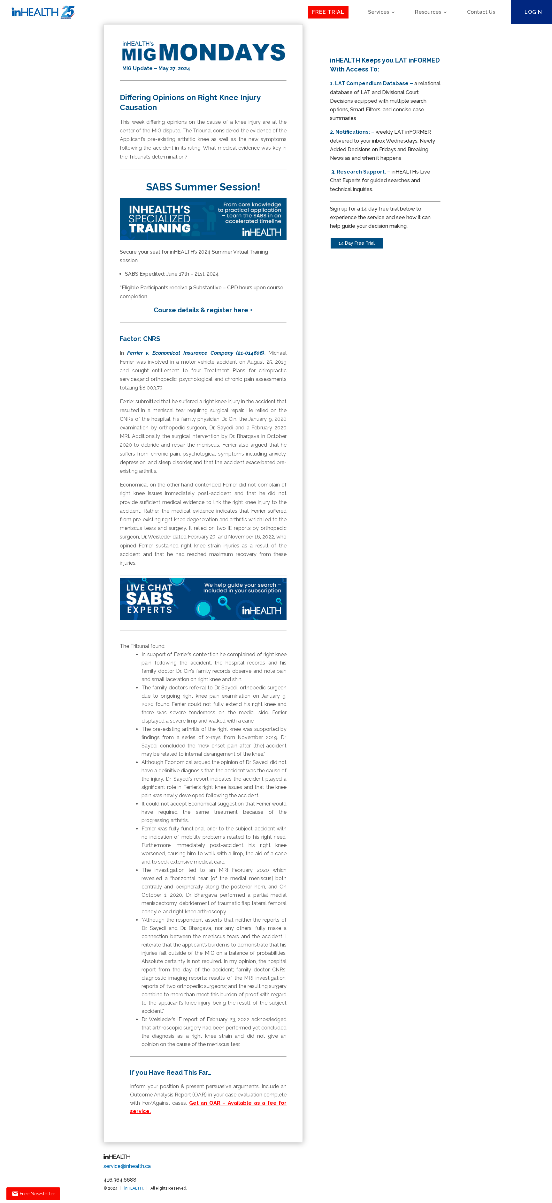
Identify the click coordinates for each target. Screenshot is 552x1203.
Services (378, 12)
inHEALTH (133, 1188)
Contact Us (481, 12)
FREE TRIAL (328, 12)
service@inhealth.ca (127, 1166)
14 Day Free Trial (357, 243)
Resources (428, 12)
